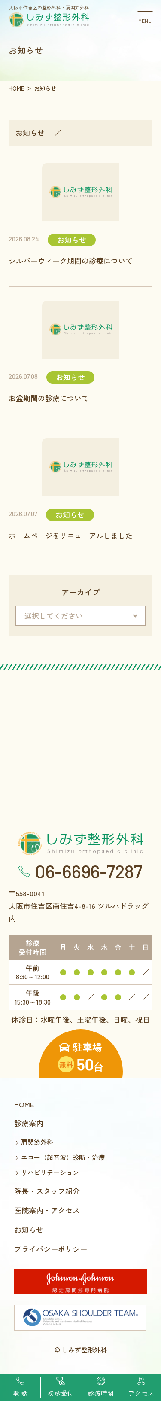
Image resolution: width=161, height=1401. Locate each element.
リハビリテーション (50, 1172)
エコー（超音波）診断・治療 (63, 1157)
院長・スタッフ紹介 (47, 1190)
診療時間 (101, 1393)
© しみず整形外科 (81, 1349)
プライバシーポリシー (50, 1248)
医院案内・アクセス (47, 1210)
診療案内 (28, 1123)
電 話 (19, 1393)
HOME (24, 1104)
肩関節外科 (37, 1141)
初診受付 (61, 1393)
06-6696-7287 (89, 871)
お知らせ (30, 132)
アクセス (141, 1393)
